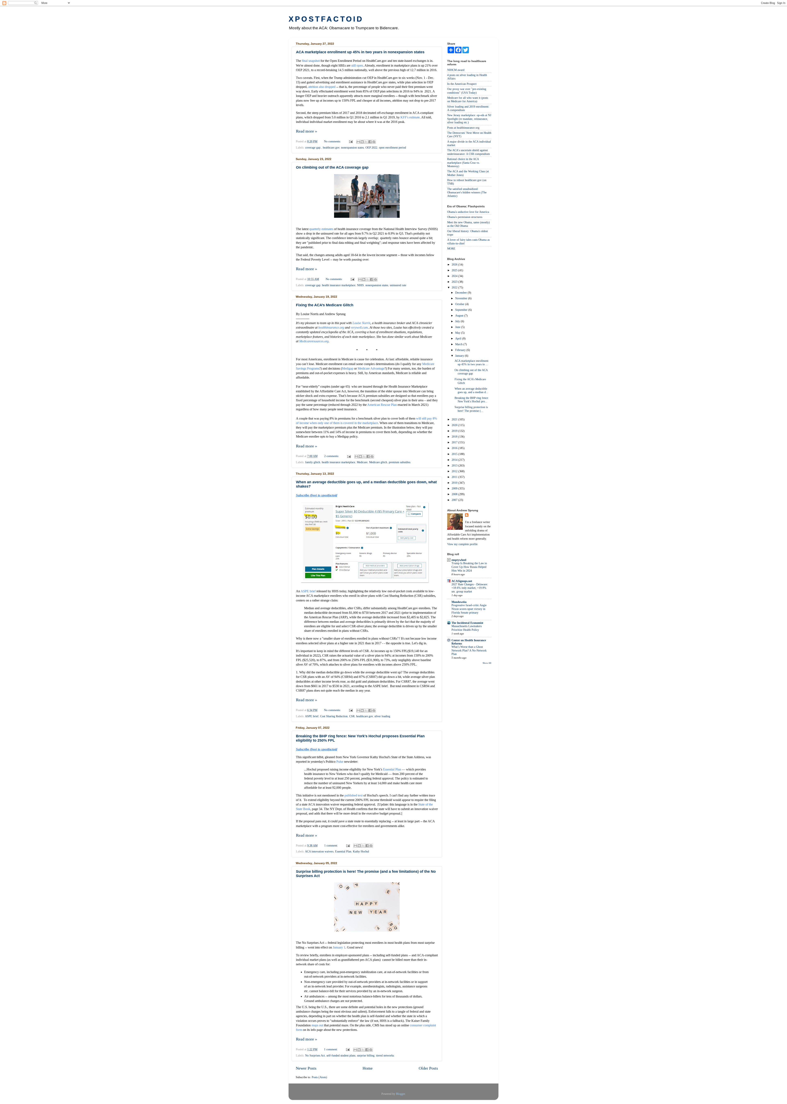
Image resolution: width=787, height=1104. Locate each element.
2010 (455, 482)
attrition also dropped (321, 87)
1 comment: (331, 845)
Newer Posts (306, 1068)
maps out (317, 1025)
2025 (455, 270)
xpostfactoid (326, 19)
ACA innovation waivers (319, 851)
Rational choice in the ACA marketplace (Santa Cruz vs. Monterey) (463, 162)
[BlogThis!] (362, 142)
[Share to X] (366, 142)
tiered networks (385, 1055)
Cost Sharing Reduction (334, 716)
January (460, 355)
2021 (455, 419)
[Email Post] (351, 141)
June (458, 327)
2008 (455, 494)
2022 (455, 287)
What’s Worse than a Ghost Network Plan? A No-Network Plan (469, 650)
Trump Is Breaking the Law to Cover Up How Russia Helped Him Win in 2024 (469, 567)
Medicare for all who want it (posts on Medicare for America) (467, 99)
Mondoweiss (459, 602)
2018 (455, 436)
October (460, 304)
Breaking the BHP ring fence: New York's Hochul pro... (472, 399)
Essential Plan (392, 769)
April (458, 338)
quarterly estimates (321, 229)
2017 (455, 442)
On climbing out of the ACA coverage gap (332, 167)
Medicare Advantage (371, 368)
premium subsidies (399, 462)
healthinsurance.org (331, 327)
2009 (455, 488)
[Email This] (358, 142)
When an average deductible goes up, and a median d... (471, 390)
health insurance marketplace (338, 285)
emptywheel (459, 560)
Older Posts (428, 1068)
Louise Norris (361, 323)
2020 (455, 425)
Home (368, 1068)
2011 (455, 477)
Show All (487, 663)
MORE (451, 248)
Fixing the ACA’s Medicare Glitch (324, 305)
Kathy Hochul (361, 851)
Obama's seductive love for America (468, 211)
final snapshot (311, 60)
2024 (455, 276)
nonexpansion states (352, 147)
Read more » (306, 131)
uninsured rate (398, 285)
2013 (455, 465)
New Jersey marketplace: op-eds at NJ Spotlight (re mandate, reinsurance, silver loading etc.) (469, 118)
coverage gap (312, 285)
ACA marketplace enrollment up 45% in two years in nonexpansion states (360, 52)
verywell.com (359, 327)
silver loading (382, 716)
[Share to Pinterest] (374, 142)
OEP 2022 (371, 147)
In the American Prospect (462, 83)
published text (354, 795)
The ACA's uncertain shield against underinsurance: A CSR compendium (468, 152)
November (461, 298)
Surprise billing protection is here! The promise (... (471, 408)
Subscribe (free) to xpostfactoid (316, 495)
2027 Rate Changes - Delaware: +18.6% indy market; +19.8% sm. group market (470, 588)
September (461, 309)
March (459, 344)
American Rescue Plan (382, 404)
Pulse (339, 761)
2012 (455, 471)
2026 (455, 264)
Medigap (347, 368)
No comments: (333, 141)
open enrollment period (392, 147)
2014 (455, 459)
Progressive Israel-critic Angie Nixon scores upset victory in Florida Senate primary (469, 609)
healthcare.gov (331, 147)
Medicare (362, 462)
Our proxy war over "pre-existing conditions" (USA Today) (466, 90)
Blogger (400, 1093)
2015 (455, 454)
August (459, 315)
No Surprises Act (315, 1055)
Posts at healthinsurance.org (463, 127)
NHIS (360, 285)
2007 (455, 500)
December (461, 292)
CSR (352, 716)
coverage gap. (313, 147)
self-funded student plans (340, 1055)
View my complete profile (462, 544)
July (458, 321)
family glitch (312, 462)
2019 (455, 430)
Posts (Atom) (319, 1077)
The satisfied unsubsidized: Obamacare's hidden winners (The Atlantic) (467, 192)
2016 (455, 448)
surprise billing (365, 1055)
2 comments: (332, 456)
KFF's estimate (410, 117)
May (458, 332)
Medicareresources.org (314, 341)
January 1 (339, 947)
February (460, 350)
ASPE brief (308, 591)
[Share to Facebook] (370, 142)
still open (357, 65)
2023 (455, 281)
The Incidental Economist (467, 622)
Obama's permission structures (464, 217)
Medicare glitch (378, 462)
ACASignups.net (462, 581)
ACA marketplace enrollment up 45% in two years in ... (471, 362)
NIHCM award (455, 69)
